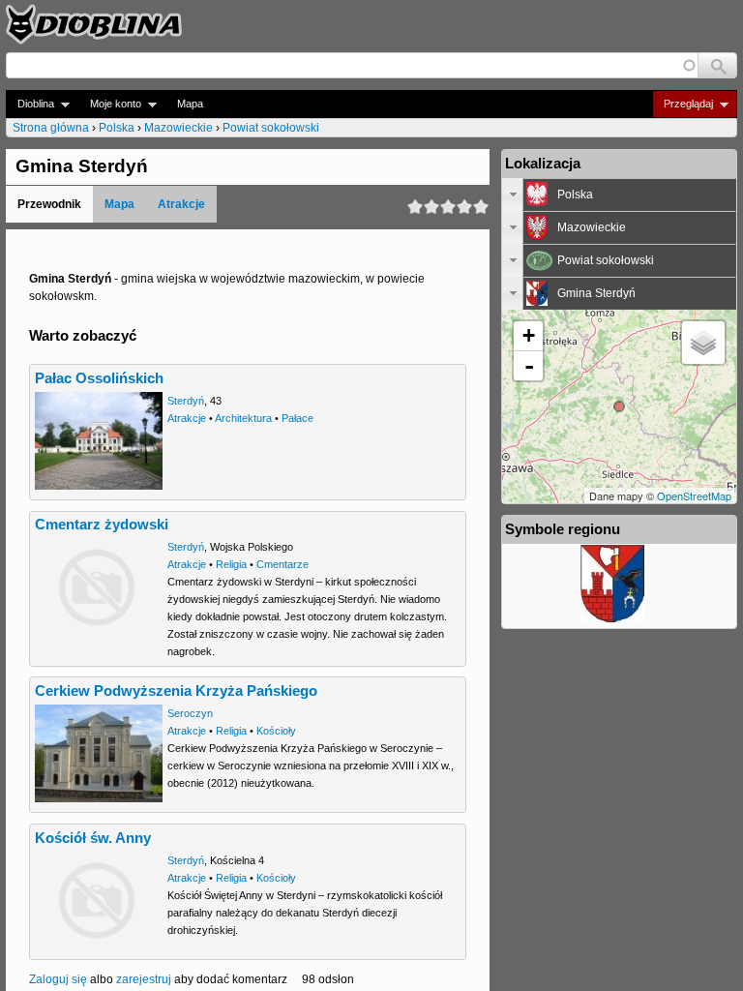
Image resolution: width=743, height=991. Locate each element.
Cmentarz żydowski (101, 524)
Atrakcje (181, 204)
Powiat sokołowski (271, 128)
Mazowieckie (178, 128)
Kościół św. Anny (93, 838)
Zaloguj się (58, 979)
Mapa (190, 103)
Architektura (243, 418)
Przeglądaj (682, 104)
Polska (116, 128)
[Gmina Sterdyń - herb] (612, 618)
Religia (231, 564)
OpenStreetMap (694, 495)
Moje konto (109, 104)
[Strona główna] (94, 24)
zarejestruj (143, 979)
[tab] (619, 194)
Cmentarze (282, 564)
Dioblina (30, 104)
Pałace (297, 418)
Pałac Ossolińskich (99, 378)
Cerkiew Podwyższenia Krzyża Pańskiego (176, 691)
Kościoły (276, 730)
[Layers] (703, 342)
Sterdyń (185, 400)
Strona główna (51, 128)
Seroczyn (190, 713)
